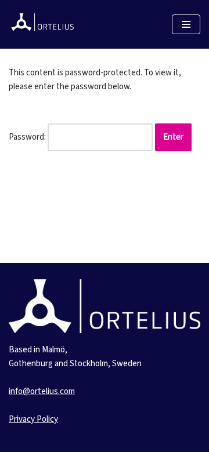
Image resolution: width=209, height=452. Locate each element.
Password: (28, 137)
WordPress (99, 440)
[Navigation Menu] (186, 24)
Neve (18, 440)
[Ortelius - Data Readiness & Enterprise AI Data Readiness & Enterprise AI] (43, 24)
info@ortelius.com (42, 391)
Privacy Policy (33, 419)
